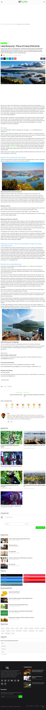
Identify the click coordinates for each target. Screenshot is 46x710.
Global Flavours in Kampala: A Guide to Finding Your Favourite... (22, 617)
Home (2, 24)
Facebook (5, 578)
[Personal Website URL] (2, 683)
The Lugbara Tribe (12, 551)
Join (20, 696)
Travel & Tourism (6, 24)
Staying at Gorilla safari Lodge (16, 394)
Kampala (7, 628)
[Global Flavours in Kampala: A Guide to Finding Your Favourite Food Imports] (4, 619)
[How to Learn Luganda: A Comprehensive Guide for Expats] (4, 613)
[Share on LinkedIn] (10, 59)
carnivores (25, 630)
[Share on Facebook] (2, 59)
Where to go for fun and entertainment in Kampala (11, 466)
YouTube (27, 578)
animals (12, 628)
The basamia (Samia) (13, 545)
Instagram (28, 575)
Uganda (42, 105)
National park (7, 633)
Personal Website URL (7, 584)
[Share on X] (4, 59)
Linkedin (4, 581)
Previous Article (19, 392)
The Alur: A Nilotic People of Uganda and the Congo (19, 538)
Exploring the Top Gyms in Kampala (37, 677)
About (43, 707)
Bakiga (22, 195)
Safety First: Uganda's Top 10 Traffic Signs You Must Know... (21, 557)
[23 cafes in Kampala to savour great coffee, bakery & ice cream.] (27, 672)
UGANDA (25, 628)
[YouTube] (11, 680)
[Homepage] (23, 2)
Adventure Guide (13, 24)
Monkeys (41, 630)
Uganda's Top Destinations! (14, 591)
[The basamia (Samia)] (4, 547)
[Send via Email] (15, 59)
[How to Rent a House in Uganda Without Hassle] (4, 606)
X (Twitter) (5, 575)
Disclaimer (42, 705)
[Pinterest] (18, 680)
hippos (30, 130)
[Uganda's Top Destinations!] (4, 593)
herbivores (37, 628)
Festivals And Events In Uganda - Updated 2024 (11, 506)
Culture (3, 628)
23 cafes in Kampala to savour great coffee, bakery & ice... (38, 671)
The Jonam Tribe (12, 564)
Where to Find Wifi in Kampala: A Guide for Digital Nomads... (21, 598)
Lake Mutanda (12, 146)
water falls (42, 628)
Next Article (26, 392)
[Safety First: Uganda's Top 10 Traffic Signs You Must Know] (4, 559)
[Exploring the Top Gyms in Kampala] (27, 678)
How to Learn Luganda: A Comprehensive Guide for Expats (21, 611)
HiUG (8, 413)
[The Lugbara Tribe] (4, 553)
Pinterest (27, 581)
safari (2, 633)
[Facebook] (11, 421)
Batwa (7, 259)
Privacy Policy (36, 705)
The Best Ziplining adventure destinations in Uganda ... (10, 446)
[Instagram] (8, 421)
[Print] (41, 59)
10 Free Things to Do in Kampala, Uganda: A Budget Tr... (34, 486)
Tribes (17, 628)
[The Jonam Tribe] (4, 566)
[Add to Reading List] (44, 59)
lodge (13, 633)
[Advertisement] (23, 34)
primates (3, 630)
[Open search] (44, 2)
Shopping (8, 630)
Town (13, 630)
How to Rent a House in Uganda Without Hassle (18, 604)
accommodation (18, 630)
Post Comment (40, 527)
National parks (31, 630)
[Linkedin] (15, 680)
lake (5, 386)
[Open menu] (1, 2)
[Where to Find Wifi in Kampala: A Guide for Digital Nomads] (4, 600)
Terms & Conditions (29, 705)
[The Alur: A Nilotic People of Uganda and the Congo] (4, 540)
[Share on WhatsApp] (7, 59)
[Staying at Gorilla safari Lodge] (27, 684)
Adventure (9, 386)
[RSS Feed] (5, 683)
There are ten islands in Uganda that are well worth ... (34, 446)
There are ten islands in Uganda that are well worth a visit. (34, 395)
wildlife (21, 628)
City (36, 630)
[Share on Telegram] (12, 59)
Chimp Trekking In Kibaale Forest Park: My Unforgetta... (9, 486)
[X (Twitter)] (2, 680)
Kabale (11, 106)
